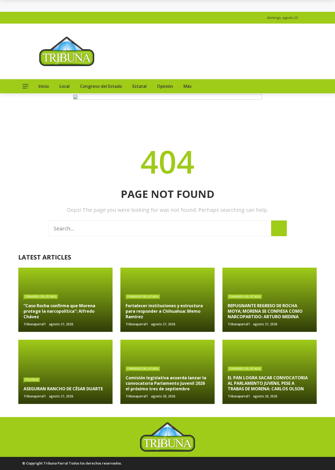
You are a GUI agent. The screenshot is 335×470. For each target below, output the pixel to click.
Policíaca (31, 379)
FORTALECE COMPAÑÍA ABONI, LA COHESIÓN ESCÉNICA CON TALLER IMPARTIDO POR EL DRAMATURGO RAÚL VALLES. (137, 5)
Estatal (139, 86)
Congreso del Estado (101, 86)
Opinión (165, 86)
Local (64, 86)
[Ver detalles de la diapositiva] (167, 113)
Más (187, 86)
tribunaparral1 (35, 324)
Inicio (43, 86)
